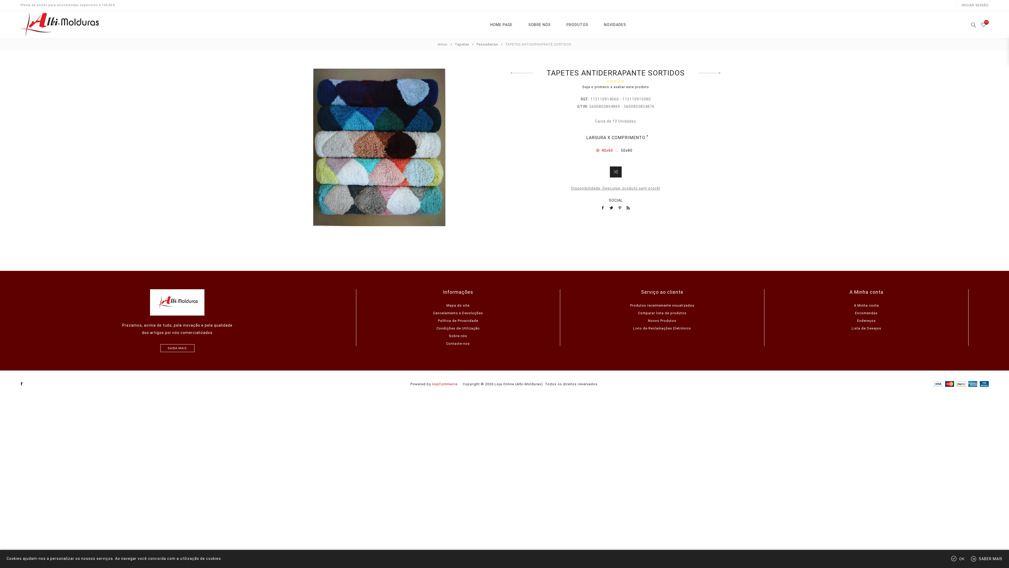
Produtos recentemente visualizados (662, 305)
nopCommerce (444, 384)
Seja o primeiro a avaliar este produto (615, 87)
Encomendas (866, 313)
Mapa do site (458, 305)
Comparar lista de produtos (662, 313)
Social (616, 200)
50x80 (626, 150)
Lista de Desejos (866, 328)
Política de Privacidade (458, 321)
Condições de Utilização (458, 328)
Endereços (866, 321)
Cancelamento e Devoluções (458, 313)
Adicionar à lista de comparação (616, 172)
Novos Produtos (662, 321)
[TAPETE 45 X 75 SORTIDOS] (709, 73)
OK (962, 558)
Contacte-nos (458, 344)
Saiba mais (177, 348)
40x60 (607, 150)
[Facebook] (22, 384)
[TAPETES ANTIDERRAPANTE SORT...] (522, 73)
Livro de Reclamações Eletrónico (662, 328)
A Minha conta (866, 305)
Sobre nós (458, 336)
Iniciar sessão (975, 5)
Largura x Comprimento (615, 137)
